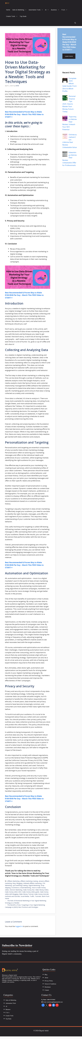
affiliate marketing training (29, 881)
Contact (47, 990)
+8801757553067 (51, 999)
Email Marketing (25, 888)
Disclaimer (48, 987)
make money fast (29, 890)
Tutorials (38, 896)
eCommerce (15, 888)
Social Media (25, 896)
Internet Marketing (16, 890)
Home (8, 10)
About (46, 978)
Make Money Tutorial (26, 894)
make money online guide (30, 892)
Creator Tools (10, 16)
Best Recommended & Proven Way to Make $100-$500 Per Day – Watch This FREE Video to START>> (24, 114)
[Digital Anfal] (7, 3)
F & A (63, 10)
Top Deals (23, 16)
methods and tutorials (12, 896)
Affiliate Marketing (13, 881)
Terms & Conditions (50, 984)
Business (54, 10)
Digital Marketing (34, 885)
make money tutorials (41, 894)
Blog (46, 974)
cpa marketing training (20, 885)
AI (45, 10)
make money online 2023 (13, 892)
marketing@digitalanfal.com (55, 1002)
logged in (19, 926)
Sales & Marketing (18, 10)
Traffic (32, 896)
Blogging (19, 883)
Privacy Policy (49, 981)
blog (14, 883)
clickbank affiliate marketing (32, 883)
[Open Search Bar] (75, 23)
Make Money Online (41, 890)
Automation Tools (34, 10)
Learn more (69, 56)
